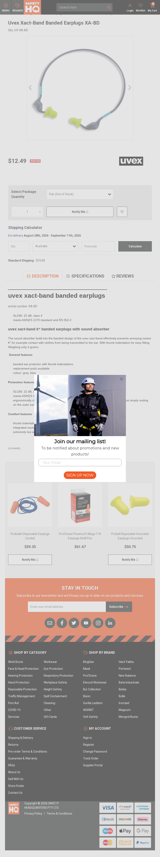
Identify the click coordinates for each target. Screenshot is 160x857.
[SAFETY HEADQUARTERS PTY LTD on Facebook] (62, 622)
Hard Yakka (126, 662)
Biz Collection (92, 689)
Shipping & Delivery (20, 737)
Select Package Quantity (23, 194)
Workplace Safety (55, 682)
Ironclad (124, 703)
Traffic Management (21, 696)
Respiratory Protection (58, 675)
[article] (30, 526)
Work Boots (15, 662)
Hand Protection (18, 682)
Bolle (122, 696)
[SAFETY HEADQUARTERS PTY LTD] (32, 7)
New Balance (127, 675)
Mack (86, 668)
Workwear (50, 662)
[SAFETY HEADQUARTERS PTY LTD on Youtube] (86, 622)
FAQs (11, 765)
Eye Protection (53, 668)
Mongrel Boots (128, 716)
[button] (122, 212)
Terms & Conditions (59, 813)
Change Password (95, 751)
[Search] (108, 7)
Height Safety (53, 689)
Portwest (125, 668)
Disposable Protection (22, 689)
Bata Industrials (129, 682)
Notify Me (79, 211)
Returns (13, 744)
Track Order (91, 758)
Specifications (87, 276)
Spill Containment (55, 696)
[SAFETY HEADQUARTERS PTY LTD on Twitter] (74, 622)
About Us (14, 772)
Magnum (125, 710)
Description (45, 276)
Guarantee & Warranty (22, 758)
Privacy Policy (33, 813)
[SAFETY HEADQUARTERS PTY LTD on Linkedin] (110, 622)
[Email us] (50, 622)
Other (47, 710)
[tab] (42, 276)
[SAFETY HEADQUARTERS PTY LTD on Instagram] (98, 622)
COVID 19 (14, 710)
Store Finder (16, 786)
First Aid (13, 703)
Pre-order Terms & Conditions (27, 751)
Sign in (87, 737)
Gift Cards (50, 716)
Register (88, 744)
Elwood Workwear (95, 682)
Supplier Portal (92, 765)
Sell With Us (15, 779)
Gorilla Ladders (92, 703)
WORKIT (88, 710)
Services (13, 716)
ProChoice (90, 675)
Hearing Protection (20, 675)
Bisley (122, 689)
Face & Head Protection (23, 668)
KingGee (88, 662)
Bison (86, 696)
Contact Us (15, 792)
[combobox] (81, 7)
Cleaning (49, 703)
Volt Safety (90, 716)
